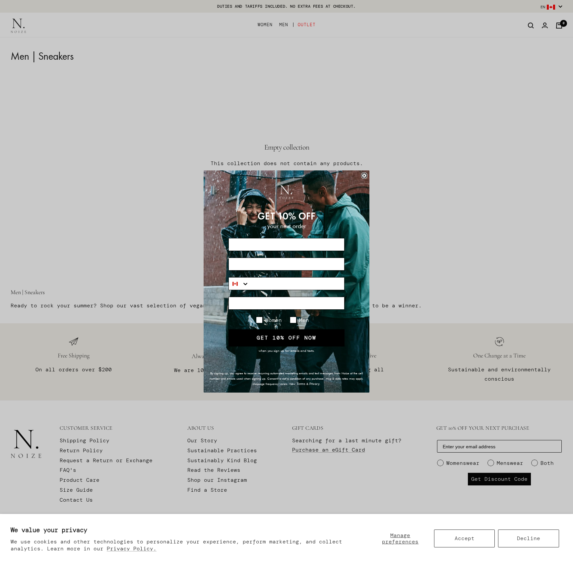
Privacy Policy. (132, 548)
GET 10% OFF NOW (286, 337)
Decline (528, 538)
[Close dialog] (364, 175)
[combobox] (239, 284)
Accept (465, 538)
